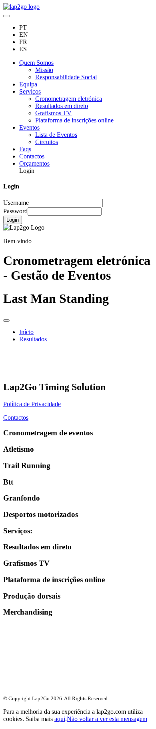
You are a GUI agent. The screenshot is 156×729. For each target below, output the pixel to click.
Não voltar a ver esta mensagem (107, 718)
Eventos (29, 127)
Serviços (30, 91)
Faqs (25, 149)
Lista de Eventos (56, 134)
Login (12, 220)
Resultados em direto (61, 105)
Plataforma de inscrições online (74, 120)
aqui (59, 718)
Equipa (28, 84)
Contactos (31, 156)
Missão (44, 69)
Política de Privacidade (32, 404)
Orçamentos (34, 163)
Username (16, 202)
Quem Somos (36, 62)
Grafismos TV (53, 113)
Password (15, 211)
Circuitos (46, 141)
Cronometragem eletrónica (68, 98)
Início (26, 331)
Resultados (33, 339)
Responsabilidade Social (66, 77)
